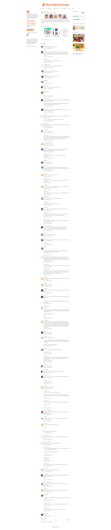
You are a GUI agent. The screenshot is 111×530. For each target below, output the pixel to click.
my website (35, 17)
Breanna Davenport (47, 142)
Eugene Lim (45, 165)
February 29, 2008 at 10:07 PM (48, 145)
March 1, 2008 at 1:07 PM (48, 253)
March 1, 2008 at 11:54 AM (48, 230)
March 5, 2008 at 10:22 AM (48, 460)
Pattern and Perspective (47, 410)
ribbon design (79, 54)
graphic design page (32, 32)
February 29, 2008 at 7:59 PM (48, 83)
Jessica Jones (46, 64)
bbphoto (45, 80)
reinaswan (45, 369)
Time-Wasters (63, 8)
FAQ (68, 8)
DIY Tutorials (42, 8)
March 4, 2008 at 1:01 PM (48, 455)
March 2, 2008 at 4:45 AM (48, 317)
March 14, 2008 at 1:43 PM (48, 471)
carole (45, 50)
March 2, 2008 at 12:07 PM (48, 367)
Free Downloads (48, 8)
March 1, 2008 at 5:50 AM (48, 189)
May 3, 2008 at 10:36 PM (47, 505)
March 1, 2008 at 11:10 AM (48, 210)
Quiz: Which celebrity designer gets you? (56, 36)
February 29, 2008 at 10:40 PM (48, 158)
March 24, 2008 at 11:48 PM (48, 491)
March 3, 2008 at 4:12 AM (48, 398)
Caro (44, 173)
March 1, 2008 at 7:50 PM (48, 292)
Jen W (45, 468)
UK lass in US (46, 225)
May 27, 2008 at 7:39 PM (47, 510)
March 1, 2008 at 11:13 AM (48, 216)
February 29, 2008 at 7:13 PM (48, 67)
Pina (44, 385)
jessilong (45, 207)
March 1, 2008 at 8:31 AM (48, 199)
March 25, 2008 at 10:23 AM (48, 500)
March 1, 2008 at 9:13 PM (48, 303)
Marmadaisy (46, 196)
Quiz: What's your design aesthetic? (47, 36)
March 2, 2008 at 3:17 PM (48, 383)
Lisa (44, 238)
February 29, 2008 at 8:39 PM (48, 112)
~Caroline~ (45, 375)
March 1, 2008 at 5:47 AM (48, 182)
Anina (44, 364)
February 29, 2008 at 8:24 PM (48, 105)
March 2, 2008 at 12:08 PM (48, 372)
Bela (44, 114)
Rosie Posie (45, 98)
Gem (44, 108)
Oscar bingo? (82, 23)
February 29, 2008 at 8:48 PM (48, 120)
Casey (45, 129)
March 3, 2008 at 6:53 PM (48, 439)
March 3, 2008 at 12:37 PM (48, 432)
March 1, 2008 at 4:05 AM (48, 176)
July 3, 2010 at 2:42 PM (47, 516)
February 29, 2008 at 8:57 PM (48, 127)
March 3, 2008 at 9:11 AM (48, 420)
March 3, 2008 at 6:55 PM (48, 444)
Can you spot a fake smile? (48, 13)
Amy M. (45, 423)
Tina (44, 283)
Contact (72, 8)
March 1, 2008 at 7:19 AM (48, 194)
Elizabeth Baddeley (47, 482)
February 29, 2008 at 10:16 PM (48, 151)
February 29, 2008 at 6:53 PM (48, 48)
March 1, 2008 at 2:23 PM (48, 261)
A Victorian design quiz (65, 36)
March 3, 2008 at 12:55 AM (48, 388)
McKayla (45, 513)
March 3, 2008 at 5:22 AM (48, 414)
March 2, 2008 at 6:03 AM (48, 328)
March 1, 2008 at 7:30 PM (48, 286)
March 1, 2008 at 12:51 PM (48, 244)
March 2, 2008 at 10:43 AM (48, 353)
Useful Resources (56, 8)
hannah (45, 75)
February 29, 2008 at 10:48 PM (48, 163)
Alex (44, 185)
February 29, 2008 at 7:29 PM (48, 72)
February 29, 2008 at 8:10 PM (48, 88)
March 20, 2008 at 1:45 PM (48, 486)
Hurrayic (45, 288)
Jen (44, 69)
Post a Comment (43, 518)
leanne (45, 348)
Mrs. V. (45, 295)
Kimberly (45, 473)
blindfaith (45, 320)
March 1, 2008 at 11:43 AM (48, 223)
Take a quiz (51, 20)
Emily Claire (45, 336)
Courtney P (45, 147)
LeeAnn (45, 85)
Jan (44, 45)
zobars (45, 488)
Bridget (45, 160)
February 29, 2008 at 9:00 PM (48, 132)
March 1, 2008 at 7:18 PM (48, 274)
